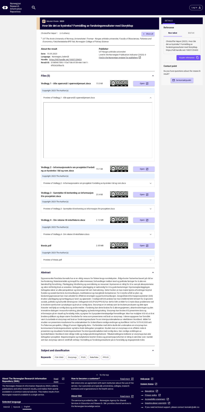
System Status (147, 384)
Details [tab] (169, 21)
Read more (56, 380)
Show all (149, 34)
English (27, 407)
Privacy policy (151, 395)
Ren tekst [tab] (172, 33)
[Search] (33, 7)
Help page (145, 379)
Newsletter (149, 391)
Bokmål (6, 407)
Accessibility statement (155, 399)
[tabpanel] (182, 46)
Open (142, 83)
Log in (194, 7)
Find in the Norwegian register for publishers (118, 58)
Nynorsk (16, 407)
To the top (104, 375)
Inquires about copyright (156, 403)
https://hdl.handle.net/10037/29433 (65, 59)
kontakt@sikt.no (192, 407)
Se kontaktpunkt (183, 80)
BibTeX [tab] (191, 33)
